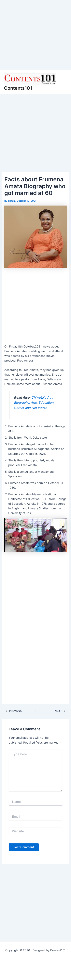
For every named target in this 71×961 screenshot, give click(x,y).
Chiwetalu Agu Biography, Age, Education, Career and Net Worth (34, 402)
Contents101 (18, 88)
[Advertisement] (35, 35)
